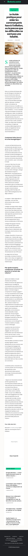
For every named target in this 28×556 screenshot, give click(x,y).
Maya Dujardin (10, 40)
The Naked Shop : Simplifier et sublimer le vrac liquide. (14, 509)
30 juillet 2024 (8, 512)
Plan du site (7, 536)
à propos (14, 536)
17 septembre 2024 (9, 477)
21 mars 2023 (17, 40)
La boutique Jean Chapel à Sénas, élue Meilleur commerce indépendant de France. (14, 486)
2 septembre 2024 (9, 490)
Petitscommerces (14, 63)
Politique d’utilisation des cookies (14, 543)
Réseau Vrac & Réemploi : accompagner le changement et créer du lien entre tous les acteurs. (14, 498)
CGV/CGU (19, 538)
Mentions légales (10, 538)
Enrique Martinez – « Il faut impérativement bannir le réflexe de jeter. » (13, 474)
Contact (21, 536)
